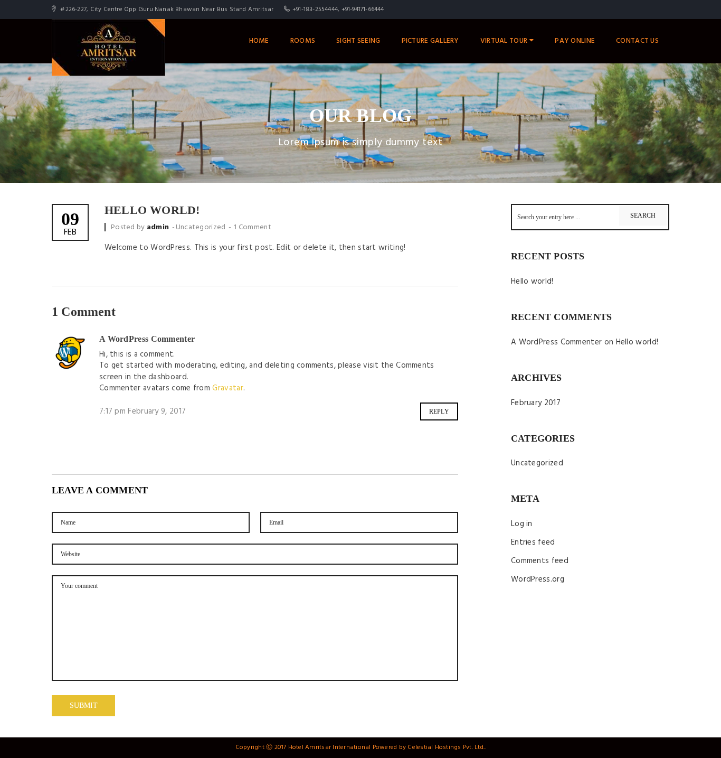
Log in (522, 524)
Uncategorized (201, 227)
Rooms (302, 40)
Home (259, 40)
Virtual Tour (503, 40)
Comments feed (539, 561)
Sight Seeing (358, 40)
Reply (439, 411)
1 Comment (252, 227)
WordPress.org (537, 579)
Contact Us (637, 40)
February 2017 (536, 403)
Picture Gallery (430, 40)
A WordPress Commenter (147, 338)
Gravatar (227, 388)
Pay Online (575, 40)
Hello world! (532, 281)
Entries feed (533, 542)
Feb (70, 224)
